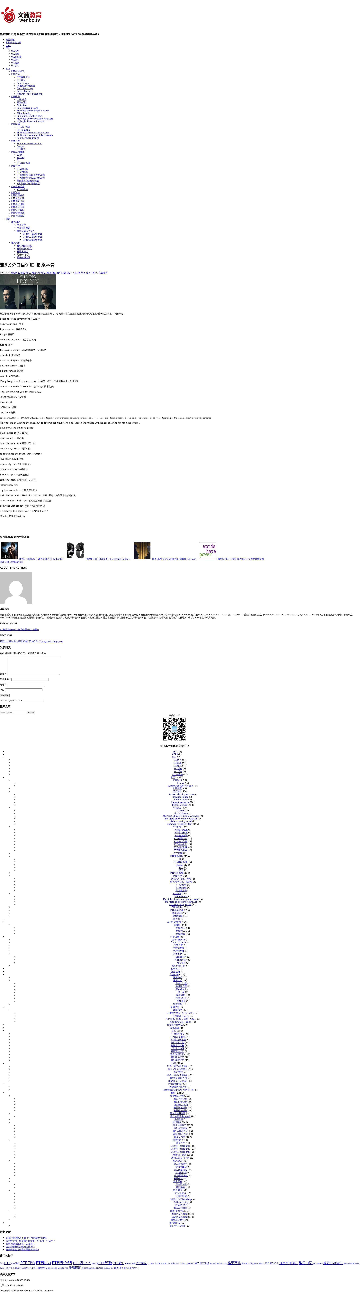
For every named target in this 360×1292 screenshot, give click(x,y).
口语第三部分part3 (32, 239)
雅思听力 (177, 1160)
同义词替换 (180, 1193)
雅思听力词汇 (177, 1057)
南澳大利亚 (181, 983)
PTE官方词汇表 (178, 1039)
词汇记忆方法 (177, 1048)
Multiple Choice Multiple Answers (35, 118)
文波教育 (103, 272)
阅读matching (181, 1202)
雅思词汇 (75, 1268)
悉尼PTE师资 (178, 965)
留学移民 (177, 1010)
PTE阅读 (15, 124)
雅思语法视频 (180, 1110)
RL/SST (20, 157)
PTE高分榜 (22, 189)
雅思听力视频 (181, 1104)
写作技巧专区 (23, 257)
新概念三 (180, 928)
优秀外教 (178, 945)
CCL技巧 (15, 51)
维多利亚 (180, 995)
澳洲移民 (174, 1007)
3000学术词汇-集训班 (181, 881)
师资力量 (174, 936)
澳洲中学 (177, 977)
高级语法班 (181, 890)
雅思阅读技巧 (108, 1268)
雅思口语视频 (180, 1101)
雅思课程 (177, 1181)
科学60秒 (21, 102)
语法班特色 (181, 1184)
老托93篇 (21, 99)
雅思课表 (180, 1187)
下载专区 (175, 919)
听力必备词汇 (180, 1169)
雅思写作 (15, 242)
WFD (19, 155)
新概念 (177, 925)
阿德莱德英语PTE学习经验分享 (178, 1090)
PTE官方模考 (17, 213)
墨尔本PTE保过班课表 (28, 180)
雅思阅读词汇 (177, 1060)
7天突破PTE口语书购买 (28, 183)
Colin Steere (178, 939)
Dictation (22, 105)
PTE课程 (15, 166)
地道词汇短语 (23, 228)
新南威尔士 (181, 989)
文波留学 (174, 974)
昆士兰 (181, 992)
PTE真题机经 (17, 152)
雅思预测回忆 (177, 1211)
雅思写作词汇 (38, 272)
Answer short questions (29, 93)
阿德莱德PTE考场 (178, 1087)
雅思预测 (118, 1268)
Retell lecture (24, 91)
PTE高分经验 (17, 186)
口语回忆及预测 (180, 1217)
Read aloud (23, 83)
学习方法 (178, 1072)
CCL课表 (15, 59)
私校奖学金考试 (13, 42)
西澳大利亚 (181, 998)
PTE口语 (15, 74)
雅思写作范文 (272, 1263)
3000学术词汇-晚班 (181, 878)
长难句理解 (181, 1196)
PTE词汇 (118, 1263)
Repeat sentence (26, 85)
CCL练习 (15, 65)
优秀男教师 (178, 951)
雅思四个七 (9, 1268)
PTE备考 (177, 826)
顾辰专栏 (181, 962)
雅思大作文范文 (30, 1268)
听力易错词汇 (181, 1175)
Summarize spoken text (29, 116)
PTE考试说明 (17, 204)
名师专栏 (177, 954)
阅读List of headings (181, 1199)
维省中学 (177, 1004)
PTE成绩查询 (17, 216)
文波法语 (175, 971)
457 (175, 751)
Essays (20, 146)
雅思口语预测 (348, 1263)
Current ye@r (8, 700)
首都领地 (181, 1001)
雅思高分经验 (177, 1220)
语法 (174, 1063)
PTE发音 (21, 80)
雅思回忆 (19, 1268)
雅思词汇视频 (180, 1107)
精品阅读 (10, 39)
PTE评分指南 (17, 201)
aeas (8, 45)
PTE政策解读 (17, 195)
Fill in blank (23, 130)
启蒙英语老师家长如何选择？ (20, 1246)
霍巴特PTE (174, 1222)
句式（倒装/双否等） (177, 1066)
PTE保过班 (22, 168)
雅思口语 (15, 222)
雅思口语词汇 (63, 272)
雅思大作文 (22, 251)
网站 (2, 689)
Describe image (25, 88)
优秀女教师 (178, 948)
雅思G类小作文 (24, 248)
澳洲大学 (177, 980)
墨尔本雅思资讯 (177, 1113)
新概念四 (180, 933)
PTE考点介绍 (17, 198)
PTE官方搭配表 (177, 1036)
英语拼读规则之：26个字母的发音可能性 (26, 1237)
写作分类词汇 (179, 1125)
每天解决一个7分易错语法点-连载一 (19, 629)
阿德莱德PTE (174, 1084)
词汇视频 (213, 1264)
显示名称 (5, 679)
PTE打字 (21, 149)
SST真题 (151, 1264)
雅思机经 (51, 1268)
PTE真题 (95, 1264)
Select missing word (27, 108)
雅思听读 (178, 1178)
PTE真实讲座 (23, 77)
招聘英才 (175, 968)
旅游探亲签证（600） (181, 1022)
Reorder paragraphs (28, 138)
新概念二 (180, 930)
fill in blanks (24, 113)
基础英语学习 (174, 922)
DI (18, 160)
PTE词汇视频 (23, 127)
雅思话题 (85, 1268)
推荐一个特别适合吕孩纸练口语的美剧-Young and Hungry (31, 641)
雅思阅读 (177, 1190)
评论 (3, 674)
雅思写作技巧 (258, 1263)
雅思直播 (57, 1268)
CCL (7, 48)
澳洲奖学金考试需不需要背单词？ (22, 1249)
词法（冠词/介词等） (177, 1075)
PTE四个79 (82, 1263)
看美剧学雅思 (202, 1263)
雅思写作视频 (180, 1098)
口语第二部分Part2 (32, 236)
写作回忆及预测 (180, 1214)
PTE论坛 (15, 192)
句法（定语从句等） (177, 1069)
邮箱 (3, 684)
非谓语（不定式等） (178, 1081)
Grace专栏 (181, 957)
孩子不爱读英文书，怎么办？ (20, 1243)
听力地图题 (181, 1166)
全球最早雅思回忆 (162, 1263)
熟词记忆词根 (177, 1045)
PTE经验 (105, 1263)
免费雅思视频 (177, 1095)
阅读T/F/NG (181, 1205)
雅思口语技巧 (318, 1264)
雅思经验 (64, 1268)
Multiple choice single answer (33, 110)
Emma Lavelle (178, 942)
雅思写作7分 (247, 1263)
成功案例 (178, 1119)
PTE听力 (15, 96)
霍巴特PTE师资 (177, 1225)
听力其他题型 (180, 1163)
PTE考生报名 (17, 207)
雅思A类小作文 (24, 245)
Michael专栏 (181, 959)
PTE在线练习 (17, 71)
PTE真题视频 (23, 163)
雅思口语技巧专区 (26, 231)
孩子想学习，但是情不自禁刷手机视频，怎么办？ (30, 1240)
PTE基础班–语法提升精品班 (31, 174)
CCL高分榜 (16, 56)
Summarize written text (29, 143)
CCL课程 (15, 53)
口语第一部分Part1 (32, 233)
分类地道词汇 (177, 1042)
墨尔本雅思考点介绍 (180, 1116)
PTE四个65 (62, 1262)
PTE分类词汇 (177, 1033)
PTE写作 (15, 140)
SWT (181, 867)
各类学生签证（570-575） (181, 1013)
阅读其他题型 (180, 1208)
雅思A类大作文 (222, 1264)
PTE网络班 (22, 171)
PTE (8, 68)
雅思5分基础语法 (178, 1078)
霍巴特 (126, 1268)
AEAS (175, 754)
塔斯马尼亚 (181, 986)
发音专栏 (21, 225)
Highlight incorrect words (30, 121)
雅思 (8, 219)
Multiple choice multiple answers (35, 135)
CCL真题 (15, 62)
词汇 (28, 272)
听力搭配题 (181, 1172)
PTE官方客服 (17, 210)
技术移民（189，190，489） (181, 1019)
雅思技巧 (42, 1268)
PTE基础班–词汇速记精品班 (31, 177)
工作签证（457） (181, 1016)
